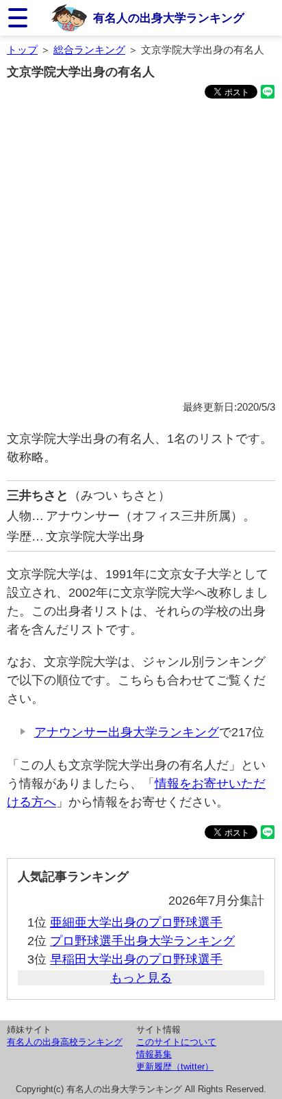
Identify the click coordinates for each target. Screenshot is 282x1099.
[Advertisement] (141, 252)
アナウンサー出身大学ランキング (126, 732)
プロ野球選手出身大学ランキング (142, 941)
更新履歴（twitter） (175, 1066)
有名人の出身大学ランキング (168, 18)
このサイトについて (176, 1042)
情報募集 (154, 1054)
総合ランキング (89, 49)
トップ (22, 49)
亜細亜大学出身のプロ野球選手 (136, 922)
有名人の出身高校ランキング (65, 1042)
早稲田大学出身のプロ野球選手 (136, 959)
